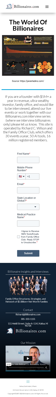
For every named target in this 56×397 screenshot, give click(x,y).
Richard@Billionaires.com (28, 314)
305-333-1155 (28, 319)
